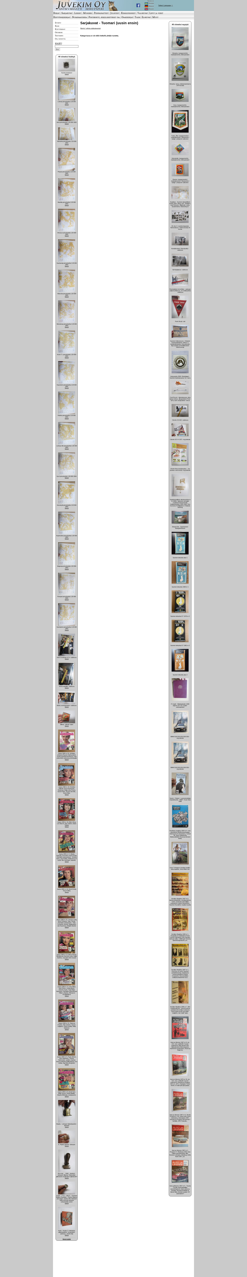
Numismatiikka (79, 17)
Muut (155, 17)
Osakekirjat (127, 17)
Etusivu (58, 22)
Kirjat (56, 13)
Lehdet (77, 13)
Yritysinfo (59, 35)
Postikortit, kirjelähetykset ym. (104, 17)
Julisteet (114, 13)
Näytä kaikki (67, 1239)
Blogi (57, 26)
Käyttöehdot (60, 29)
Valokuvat (142, 13)
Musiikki (87, 13)
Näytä (67, 74)
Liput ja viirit (156, 13)
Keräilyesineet (128, 13)
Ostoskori (59, 32)
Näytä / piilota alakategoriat (90, 28)
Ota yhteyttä (60, 38)
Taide (137, 17)
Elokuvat (146, 17)
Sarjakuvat (66, 13)
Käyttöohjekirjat (61, 17)
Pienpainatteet (101, 13)
